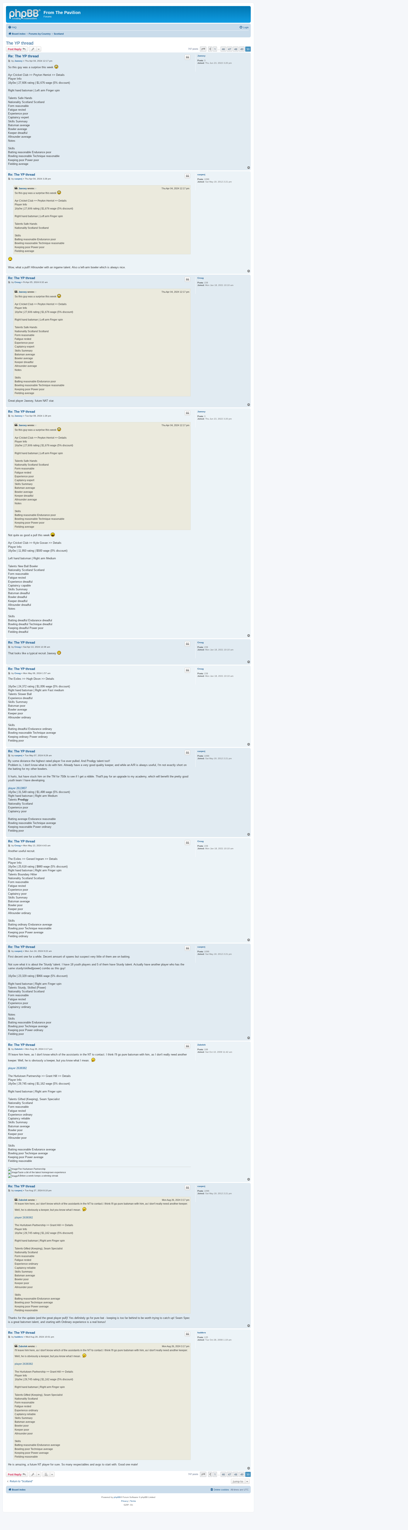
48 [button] (235, 49)
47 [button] (229, 49)
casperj (201, 174)
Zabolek (201, 1045)
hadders (201, 1332)
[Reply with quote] (187, 57)
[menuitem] (12, 27)
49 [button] (241, 49)
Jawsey (201, 56)
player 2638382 (17, 1068)
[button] (203, 49)
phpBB (117, 1497)
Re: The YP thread (23, 56)
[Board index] (25, 14)
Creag (200, 278)
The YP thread (19, 43)
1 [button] (215, 49)
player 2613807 (17, 788)
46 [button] (223, 49)
